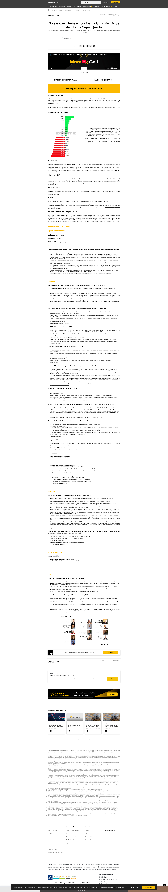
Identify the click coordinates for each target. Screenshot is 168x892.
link (100, 215)
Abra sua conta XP (115, 2)
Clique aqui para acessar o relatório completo (59, 385)
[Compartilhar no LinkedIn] (90, 46)
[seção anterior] (79, 739)
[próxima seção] (89, 739)
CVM (61, 882)
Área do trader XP (89, 846)
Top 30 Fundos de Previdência (73, 843)
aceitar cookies (148, 887)
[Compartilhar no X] (83, 46)
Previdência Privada (52, 849)
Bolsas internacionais (53, 164)
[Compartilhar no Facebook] (80, 46)
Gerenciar (113, 887)
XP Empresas (88, 843)
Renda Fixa (50, 846)
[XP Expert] (53, 2)
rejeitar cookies (134, 887)
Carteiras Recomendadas (72, 833)
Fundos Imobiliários (52, 830)
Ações (49, 836)
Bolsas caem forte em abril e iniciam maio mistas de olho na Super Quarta (74, 10)
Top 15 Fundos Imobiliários (72, 830)
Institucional (88, 833)
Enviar (112, 678)
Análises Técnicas (52, 840)
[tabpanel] (56, 723)
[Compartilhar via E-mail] (94, 46)
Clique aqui (52, 304)
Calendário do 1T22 (52, 241)
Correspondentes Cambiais (69, 883)
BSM (56, 882)
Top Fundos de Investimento (73, 840)
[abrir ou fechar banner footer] (164, 885)
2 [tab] (84, 739)
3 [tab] (86, 739)
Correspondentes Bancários (85, 883)
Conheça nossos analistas (110, 830)
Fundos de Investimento (53, 843)
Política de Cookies (89, 840)
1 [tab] (82, 739)
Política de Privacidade (90, 836)
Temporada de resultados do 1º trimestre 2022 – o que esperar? (61, 242)
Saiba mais (120, 887)
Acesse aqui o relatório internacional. (57, 544)
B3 (51, 882)
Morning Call (54, 10)
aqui (58, 343)
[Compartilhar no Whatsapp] (87, 46)
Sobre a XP (87, 830)
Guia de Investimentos (53, 833)
